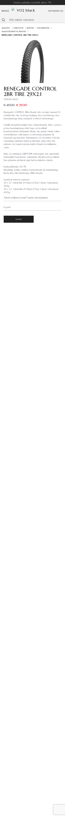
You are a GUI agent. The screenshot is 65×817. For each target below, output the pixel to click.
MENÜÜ (5, 11)
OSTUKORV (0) (55, 11)
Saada (19, 219)
